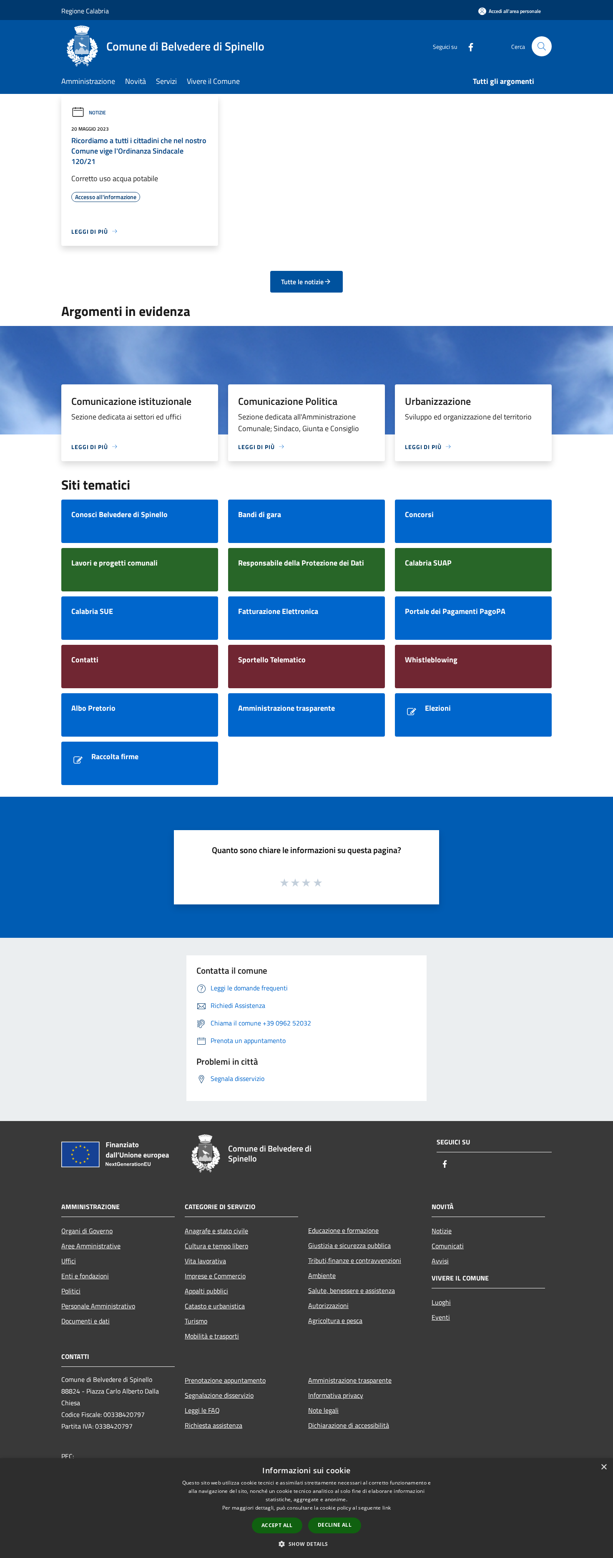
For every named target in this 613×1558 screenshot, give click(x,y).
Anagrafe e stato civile (216, 1231)
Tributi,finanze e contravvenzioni (354, 1260)
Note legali (323, 1410)
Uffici (68, 1261)
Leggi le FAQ (202, 1410)
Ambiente (322, 1275)
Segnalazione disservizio (219, 1395)
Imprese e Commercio (215, 1276)
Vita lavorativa (205, 1261)
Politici (70, 1291)
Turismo (196, 1321)
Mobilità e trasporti (212, 1336)
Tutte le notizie (302, 282)
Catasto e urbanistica (215, 1306)
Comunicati (448, 1246)
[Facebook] (467, 46)
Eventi (441, 1317)
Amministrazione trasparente (350, 1380)
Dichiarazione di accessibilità (348, 1425)
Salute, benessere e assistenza (351, 1290)
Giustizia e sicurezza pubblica (349, 1245)
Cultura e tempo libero (216, 1246)
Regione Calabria (85, 11)
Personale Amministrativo (98, 1306)
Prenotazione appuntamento (225, 1380)
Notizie (97, 112)
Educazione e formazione (343, 1230)
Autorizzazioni (328, 1305)
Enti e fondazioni (85, 1276)
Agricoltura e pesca (335, 1321)
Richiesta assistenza (213, 1425)
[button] (306, 1544)
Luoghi (441, 1302)
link (386, 1507)
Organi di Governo (87, 1231)
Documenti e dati (85, 1321)
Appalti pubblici (206, 1291)
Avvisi (440, 1261)
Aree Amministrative (91, 1246)
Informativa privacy (335, 1395)
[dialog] (306, 1508)
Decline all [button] (335, 1524)
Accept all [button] (277, 1525)
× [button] (603, 1467)
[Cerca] (542, 46)
